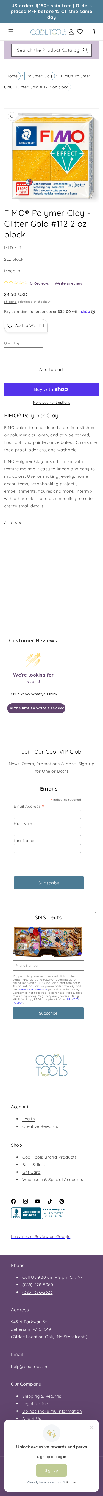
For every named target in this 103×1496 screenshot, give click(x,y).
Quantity (11, 343)
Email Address (29, 806)
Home (12, 76)
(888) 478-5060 (37, 1284)
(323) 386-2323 (37, 1292)
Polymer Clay (39, 76)
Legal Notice (35, 1403)
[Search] (85, 50)
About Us (31, 1418)
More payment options (51, 402)
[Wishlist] (80, 32)
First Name (24, 823)
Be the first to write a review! (36, 708)
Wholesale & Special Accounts (52, 1179)
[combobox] (51, 50)
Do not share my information (52, 1411)
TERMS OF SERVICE (32, 989)
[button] (11, 32)
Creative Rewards (40, 1126)
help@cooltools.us (29, 1366)
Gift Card (31, 1172)
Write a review (68, 283)
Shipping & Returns (41, 1396)
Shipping (10, 301)
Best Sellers (33, 1164)
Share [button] (15, 522)
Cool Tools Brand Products (49, 1157)
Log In (28, 1119)
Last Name (24, 840)
